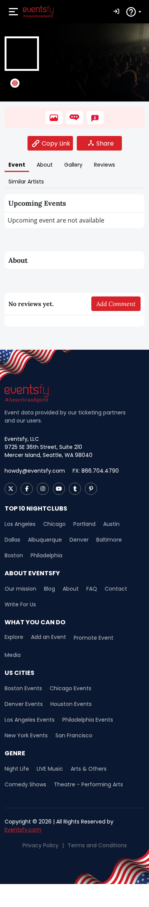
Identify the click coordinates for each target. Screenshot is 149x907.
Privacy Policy (40, 845)
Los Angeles (20, 524)
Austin (111, 524)
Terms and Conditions (97, 845)
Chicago (54, 524)
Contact (116, 589)
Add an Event (48, 637)
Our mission (20, 589)
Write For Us (20, 604)
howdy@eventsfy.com (35, 471)
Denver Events (24, 704)
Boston (14, 555)
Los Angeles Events (30, 720)
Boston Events (23, 688)
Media (13, 655)
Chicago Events (70, 688)
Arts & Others (89, 769)
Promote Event (93, 638)
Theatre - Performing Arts (88, 784)
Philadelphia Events (87, 720)
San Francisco (73, 735)
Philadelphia (46, 555)
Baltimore (109, 540)
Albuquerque (45, 540)
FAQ (91, 589)
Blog (49, 589)
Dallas (12, 540)
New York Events (26, 735)
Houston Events (71, 704)
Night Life (17, 769)
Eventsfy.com (23, 829)
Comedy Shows (25, 784)
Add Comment (116, 304)
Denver (79, 540)
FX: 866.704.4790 (96, 471)
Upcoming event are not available (56, 220)
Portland (84, 524)
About (71, 589)
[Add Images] (53, 117)
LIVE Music (50, 769)
